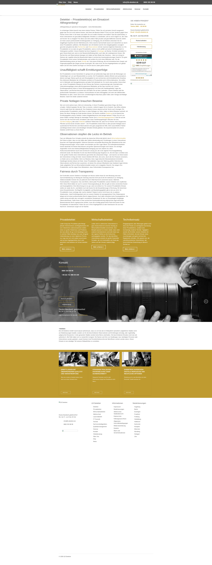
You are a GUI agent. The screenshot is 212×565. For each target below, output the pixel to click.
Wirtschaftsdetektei (113, 9)
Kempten (137, 426)
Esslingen (101, 51)
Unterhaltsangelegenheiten (106, 117)
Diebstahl (82, 121)
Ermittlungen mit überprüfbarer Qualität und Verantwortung (71, 372)
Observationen (93, 47)
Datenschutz (117, 416)
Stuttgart (137, 434)
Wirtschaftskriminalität (118, 138)
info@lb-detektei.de (130, 2)
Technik (84, 61)
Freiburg (136, 416)
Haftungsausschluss (120, 419)
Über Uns (62, 2)
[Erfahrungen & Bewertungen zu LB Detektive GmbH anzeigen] (141, 75)
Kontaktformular (83, 315)
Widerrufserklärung (120, 426)
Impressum (117, 407)
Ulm (135, 436)
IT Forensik (96, 419)
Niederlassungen (119, 409)
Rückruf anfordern (141, 40)
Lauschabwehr (97, 416)
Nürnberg (137, 431)
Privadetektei (97, 409)
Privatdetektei (99, 9)
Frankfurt (137, 414)
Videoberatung (141, 46)
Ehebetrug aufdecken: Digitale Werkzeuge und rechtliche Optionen (134, 372)
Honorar (137, 9)
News (76, 2)
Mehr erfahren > (67, 249)
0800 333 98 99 (149, 2)
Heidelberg (137, 419)
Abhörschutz (127, 9)
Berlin (136, 409)
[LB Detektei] (69, 10)
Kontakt (146, 9)
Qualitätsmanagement (100, 426)
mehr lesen (65, 392)
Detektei (88, 9)
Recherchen (81, 47)
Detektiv (116, 428)
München (137, 429)
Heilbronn (137, 421)
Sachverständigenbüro (100, 424)
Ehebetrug (109, 113)
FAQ (69, 2)
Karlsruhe (137, 424)
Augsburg (137, 407)
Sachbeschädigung (66, 121)
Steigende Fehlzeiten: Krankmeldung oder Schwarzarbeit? (102, 372)
